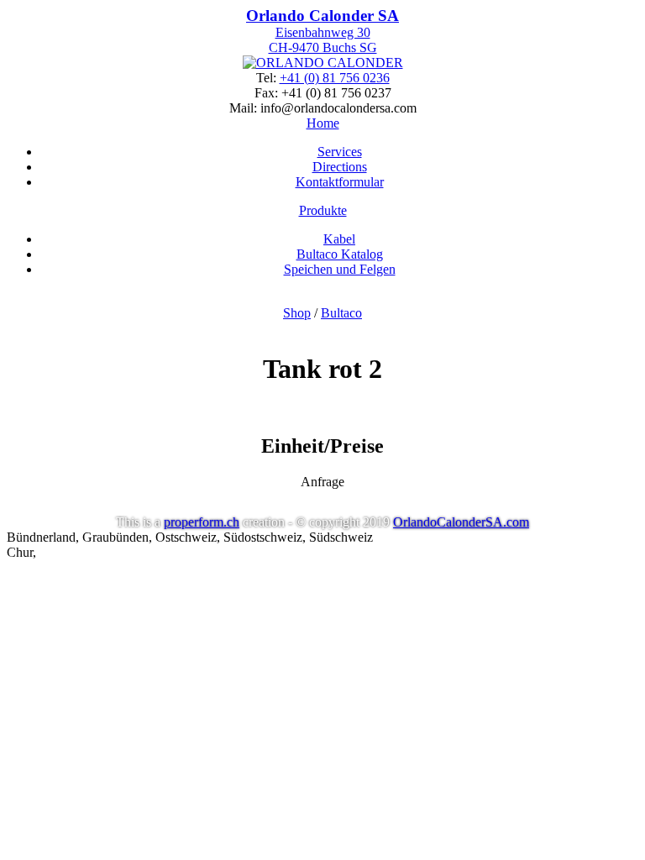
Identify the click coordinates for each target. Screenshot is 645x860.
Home (323, 123)
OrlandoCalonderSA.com (461, 522)
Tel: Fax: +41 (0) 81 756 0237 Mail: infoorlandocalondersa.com (323, 93)
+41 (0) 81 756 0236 (335, 78)
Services (339, 151)
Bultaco (341, 313)
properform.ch (201, 522)
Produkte (323, 210)
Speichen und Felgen (340, 269)
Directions (339, 167)
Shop (297, 313)
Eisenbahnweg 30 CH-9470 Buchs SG (322, 31)
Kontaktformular (340, 182)
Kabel (339, 239)
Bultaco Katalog (339, 254)
